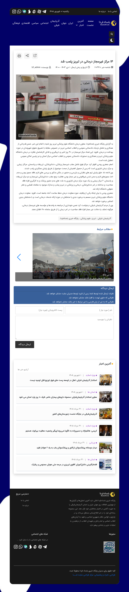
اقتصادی (26, 23)
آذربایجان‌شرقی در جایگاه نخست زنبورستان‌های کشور (74, 414)
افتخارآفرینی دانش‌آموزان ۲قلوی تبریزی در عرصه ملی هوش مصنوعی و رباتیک (64, 464)
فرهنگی (16, 23)
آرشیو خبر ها (23, 369)
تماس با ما (112, 11)
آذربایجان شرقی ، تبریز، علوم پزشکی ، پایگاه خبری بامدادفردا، (85, 218)
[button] (19, 257)
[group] (64, 257)
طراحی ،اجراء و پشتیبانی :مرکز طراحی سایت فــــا (94, 575)
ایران (70, 23)
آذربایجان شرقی (54, 23)
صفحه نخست (90, 23)
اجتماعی (44, 23)
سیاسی (35, 23)
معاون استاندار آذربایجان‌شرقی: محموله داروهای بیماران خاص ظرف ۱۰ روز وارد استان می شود (58, 397)
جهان (63, 23)
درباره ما (102, 11)
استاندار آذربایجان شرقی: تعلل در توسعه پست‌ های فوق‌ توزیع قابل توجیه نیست (63, 380)
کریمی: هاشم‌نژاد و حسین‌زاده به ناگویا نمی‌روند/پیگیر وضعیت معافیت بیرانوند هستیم (61, 431)
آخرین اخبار (81, 23)
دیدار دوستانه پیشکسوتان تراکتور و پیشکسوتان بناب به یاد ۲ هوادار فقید (67, 447)
